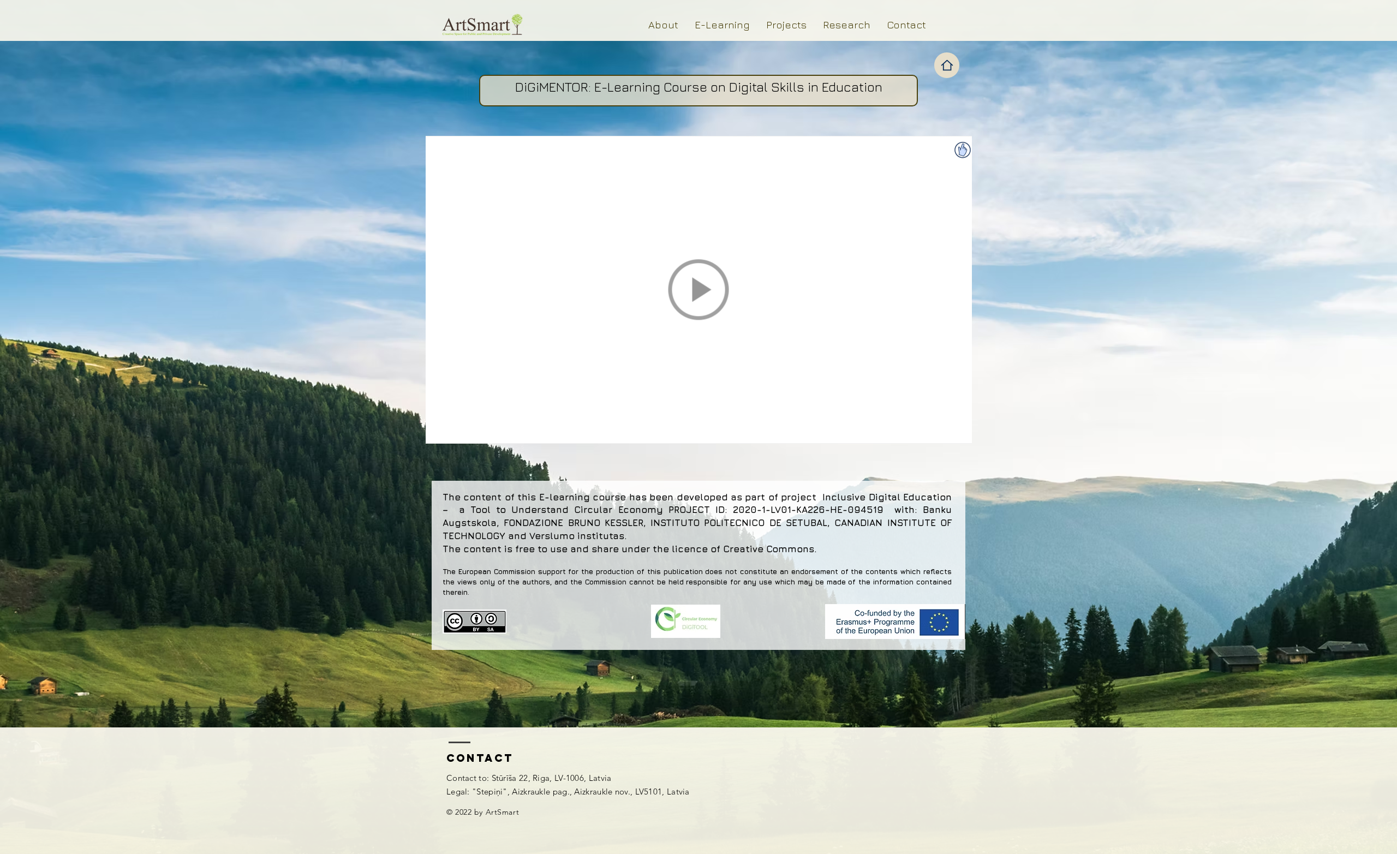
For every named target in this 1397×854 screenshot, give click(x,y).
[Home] (946, 65)
